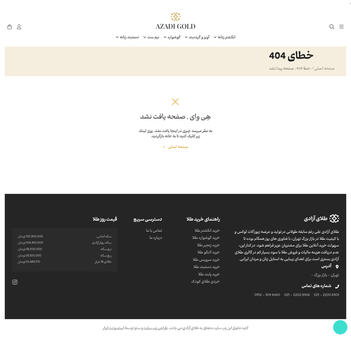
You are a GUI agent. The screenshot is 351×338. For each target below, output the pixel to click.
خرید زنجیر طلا (208, 246)
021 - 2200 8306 (297, 295)
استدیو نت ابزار (113, 328)
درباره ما (155, 238)
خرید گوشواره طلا (206, 238)
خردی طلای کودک (205, 282)
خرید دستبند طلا (206, 267)
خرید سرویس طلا (206, 260)
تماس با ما (154, 231)
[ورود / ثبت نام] (19, 26)
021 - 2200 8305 (326, 295)
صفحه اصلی (324, 69)
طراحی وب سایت (155, 328)
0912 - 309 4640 (267, 295)
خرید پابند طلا (209, 275)
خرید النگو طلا (208, 253)
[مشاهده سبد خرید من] (9, 26)
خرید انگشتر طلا (207, 231)
